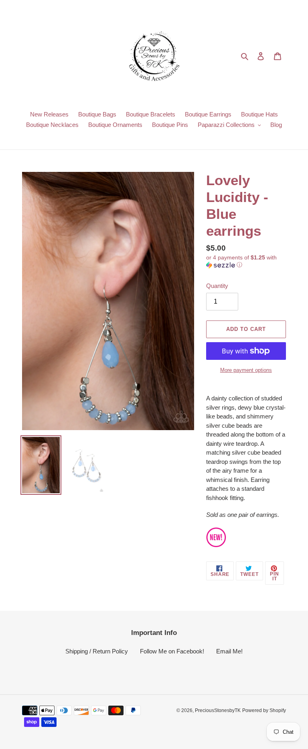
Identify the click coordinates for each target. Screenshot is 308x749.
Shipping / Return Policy (96, 651)
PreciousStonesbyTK (218, 710)
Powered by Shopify (264, 710)
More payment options (246, 370)
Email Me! (229, 651)
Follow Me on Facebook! (172, 651)
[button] (246, 261)
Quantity (217, 285)
